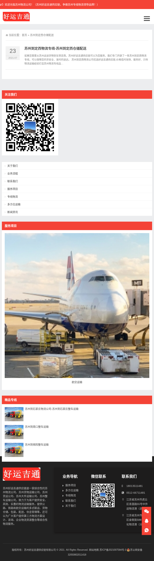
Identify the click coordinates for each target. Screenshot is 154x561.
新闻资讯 (12, 212)
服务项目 (12, 188)
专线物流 (12, 196)
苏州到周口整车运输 (37, 426)
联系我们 (12, 181)
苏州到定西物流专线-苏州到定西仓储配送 (55, 48)
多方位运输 (13, 204)
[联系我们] (146, 520)
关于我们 (12, 165)
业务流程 (12, 173)
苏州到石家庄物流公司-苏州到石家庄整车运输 (52, 408)
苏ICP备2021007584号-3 (113, 549)
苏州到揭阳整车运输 (37, 444)
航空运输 (77, 382)
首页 (24, 34)
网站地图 (94, 549)
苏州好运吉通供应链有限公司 (40, 549)
